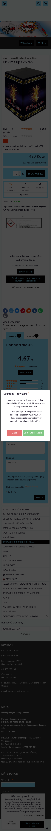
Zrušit (14, 433)
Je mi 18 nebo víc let (33, 433)
